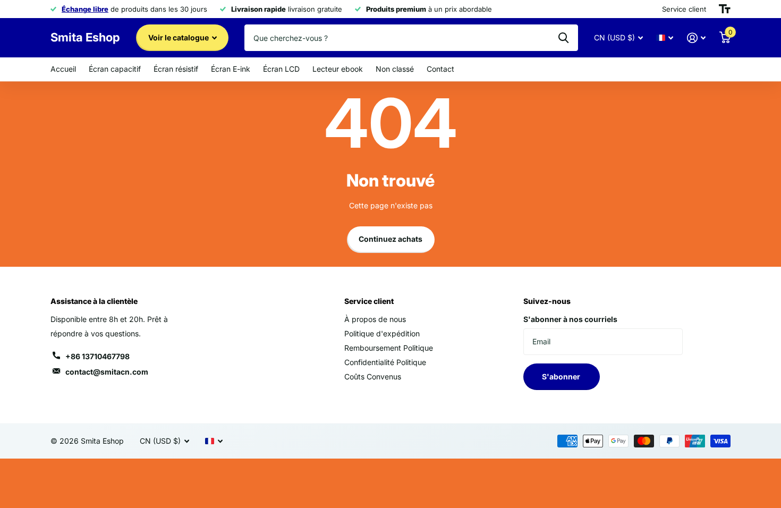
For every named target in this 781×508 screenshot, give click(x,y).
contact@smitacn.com (106, 371)
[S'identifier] (696, 38)
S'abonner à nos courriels (570, 319)
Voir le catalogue (179, 37)
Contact (440, 68)
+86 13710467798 (97, 356)
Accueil (63, 68)
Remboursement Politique (388, 347)
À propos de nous (375, 319)
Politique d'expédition (382, 333)
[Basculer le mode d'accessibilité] (725, 9)
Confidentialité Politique (385, 362)
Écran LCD (281, 68)
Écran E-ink (230, 68)
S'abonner (562, 376)
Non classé (395, 68)
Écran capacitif (115, 68)
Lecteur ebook (337, 68)
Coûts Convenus (372, 376)
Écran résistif (176, 68)
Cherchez (563, 37)
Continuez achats (390, 238)
